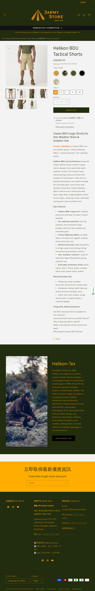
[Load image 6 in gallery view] (10, 104)
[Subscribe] (65, 483)
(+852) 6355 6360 (78, 523)
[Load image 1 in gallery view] (10, 93)
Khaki (56, 73)
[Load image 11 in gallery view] (32, 104)
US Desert (56, 82)
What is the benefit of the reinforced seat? (70, 327)
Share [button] (58, 339)
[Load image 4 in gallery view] (32, 93)
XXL (79, 91)
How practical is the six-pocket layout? (71, 318)
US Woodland (65, 73)
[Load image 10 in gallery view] (21, 104)
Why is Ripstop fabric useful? (66, 321)
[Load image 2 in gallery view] (21, 93)
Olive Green (73, 73)
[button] (4, 15)
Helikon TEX (25, 38)
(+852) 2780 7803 (50, 534)
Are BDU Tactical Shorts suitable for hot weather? (69, 313)
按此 (73, 528)
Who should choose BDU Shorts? (68, 331)
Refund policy (40, 589)
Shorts (34, 38)
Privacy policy (51, 589)
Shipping (56, 64)
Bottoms (16, 38)
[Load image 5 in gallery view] (43, 93)
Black (82, 73)
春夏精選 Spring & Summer (48, 38)
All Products (7, 38)
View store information (65, 127)
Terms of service (64, 589)
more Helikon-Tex (64, 438)
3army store (15, 589)
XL (73, 91)
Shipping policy (77, 589)
